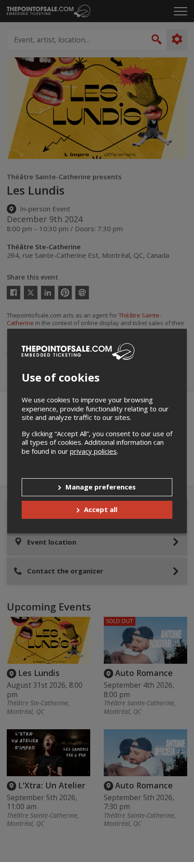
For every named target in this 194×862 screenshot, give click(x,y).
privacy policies (93, 451)
